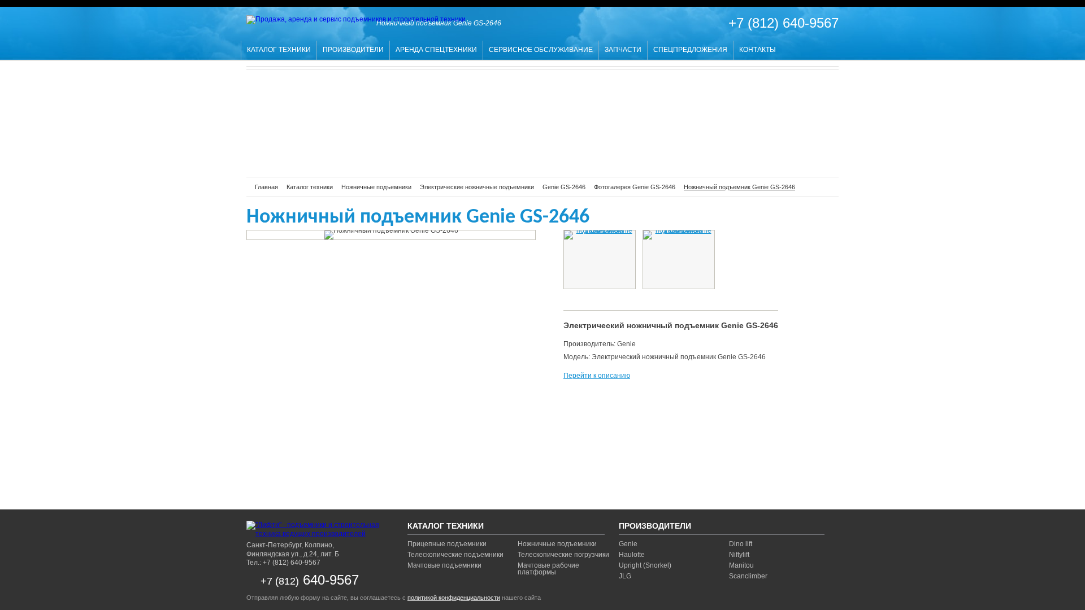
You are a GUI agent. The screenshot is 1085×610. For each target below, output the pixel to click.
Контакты (757, 50)
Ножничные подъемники (557, 544)
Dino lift (740, 544)
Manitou (741, 565)
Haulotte (632, 555)
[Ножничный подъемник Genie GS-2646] (599, 234)
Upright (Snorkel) (645, 565)
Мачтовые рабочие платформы (548, 568)
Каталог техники (279, 50)
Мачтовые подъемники (444, 565)
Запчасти (623, 50)
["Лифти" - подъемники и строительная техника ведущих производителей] (317, 529)
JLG (625, 576)
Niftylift (739, 555)
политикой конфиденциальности (453, 597)
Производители (353, 50)
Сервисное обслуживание (541, 50)
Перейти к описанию (596, 376)
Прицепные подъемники (447, 544)
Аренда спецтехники (436, 50)
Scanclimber (748, 576)
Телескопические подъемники (455, 555)
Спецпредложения (690, 50)
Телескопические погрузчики (563, 555)
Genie (628, 544)
